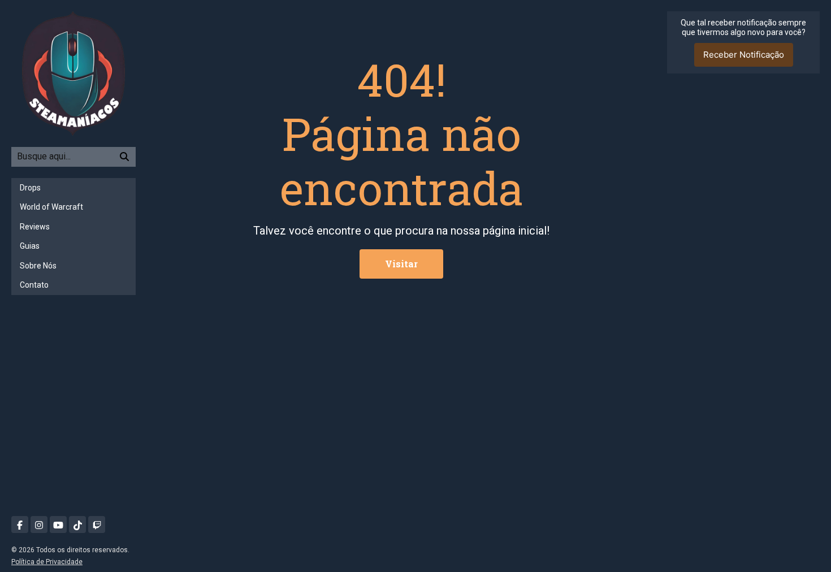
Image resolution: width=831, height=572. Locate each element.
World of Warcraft (51, 206)
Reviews (35, 226)
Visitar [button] (401, 264)
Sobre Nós (38, 265)
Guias (30, 245)
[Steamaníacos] (73, 72)
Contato (34, 284)
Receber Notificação (743, 54)
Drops (30, 187)
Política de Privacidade (47, 562)
